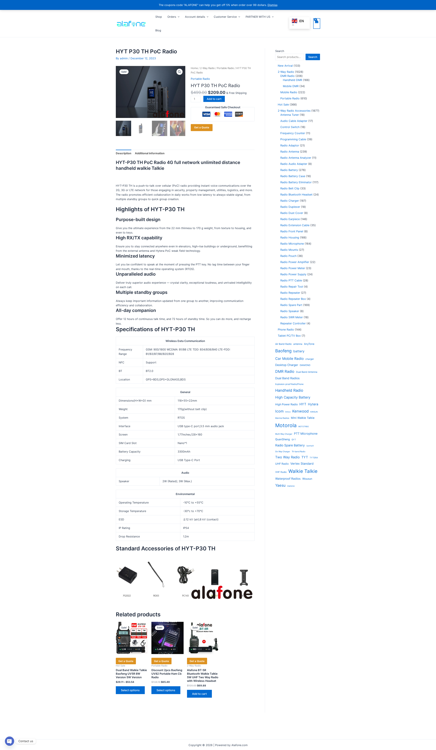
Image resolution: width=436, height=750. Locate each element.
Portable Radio (225, 68)
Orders (171, 16)
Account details (195, 16)
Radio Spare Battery (290, 445)
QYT (294, 439)
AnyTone (309, 344)
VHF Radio (281, 472)
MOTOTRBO (303, 426)
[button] (178, 17)
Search (279, 51)
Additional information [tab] (150, 153)
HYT (302, 404)
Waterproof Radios (288, 478)
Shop (158, 16)
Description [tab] (123, 153)
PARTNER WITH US (258, 16)
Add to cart (214, 99)
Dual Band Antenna (306, 372)
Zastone (291, 486)
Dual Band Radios (287, 378)
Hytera (313, 404)
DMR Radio (284, 371)
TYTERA (314, 457)
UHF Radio (282, 463)
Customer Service (225, 16)
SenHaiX (310, 446)
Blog (158, 30)
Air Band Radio (283, 344)
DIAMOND (305, 365)
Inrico (288, 412)
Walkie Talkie (302, 471)
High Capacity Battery (292, 397)
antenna (297, 344)
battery (298, 351)
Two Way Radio (287, 457)
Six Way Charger (282, 451)
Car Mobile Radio (289, 358)
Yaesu (280, 485)
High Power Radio (286, 404)
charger (309, 359)
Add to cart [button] (199, 693)
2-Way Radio (207, 68)
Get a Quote (201, 127)
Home (194, 68)
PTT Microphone (305, 433)
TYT (304, 457)
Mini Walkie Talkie (303, 417)
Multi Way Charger (283, 434)
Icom (279, 411)
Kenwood (300, 411)
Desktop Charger (286, 365)
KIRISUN (314, 412)
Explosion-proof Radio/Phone (289, 384)
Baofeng (283, 350)
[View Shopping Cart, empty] (316, 23)
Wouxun (307, 478)
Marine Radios (282, 418)
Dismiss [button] (272, 5)
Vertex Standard (302, 463)
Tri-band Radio (298, 451)
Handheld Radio (289, 390)
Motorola (286, 425)
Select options (130, 690)
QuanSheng (282, 439)
